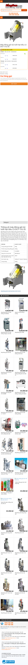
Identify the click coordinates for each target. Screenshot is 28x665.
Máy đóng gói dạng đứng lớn (20, 613)
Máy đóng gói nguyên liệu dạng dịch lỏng (7, 473)
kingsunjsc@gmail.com (6, 639)
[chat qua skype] (25, 53)
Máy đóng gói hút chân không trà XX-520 (20, 353)
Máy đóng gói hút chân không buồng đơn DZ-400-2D (21, 374)
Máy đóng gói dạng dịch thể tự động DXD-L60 (6, 433)
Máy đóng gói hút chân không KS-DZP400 (6, 313)
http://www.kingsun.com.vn (10, 638)
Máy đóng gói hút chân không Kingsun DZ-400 (6, 333)
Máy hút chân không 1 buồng (20, 313)
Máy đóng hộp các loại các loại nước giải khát (21, 473)
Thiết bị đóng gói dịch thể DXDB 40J (20, 483)
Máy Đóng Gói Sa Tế (19, 532)
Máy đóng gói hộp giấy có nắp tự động (6, 493)
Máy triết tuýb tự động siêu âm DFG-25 (7, 503)
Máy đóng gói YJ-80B (19, 332)
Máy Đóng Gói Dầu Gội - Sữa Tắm (20, 593)
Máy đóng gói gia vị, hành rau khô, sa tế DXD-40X (6, 453)
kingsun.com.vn (4, 628)
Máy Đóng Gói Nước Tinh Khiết (20, 553)
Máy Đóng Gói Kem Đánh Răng (6, 573)
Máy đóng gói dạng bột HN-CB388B (6, 393)
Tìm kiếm (24, 10)
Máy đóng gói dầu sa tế (20, 452)
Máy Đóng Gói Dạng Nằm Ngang (6, 533)
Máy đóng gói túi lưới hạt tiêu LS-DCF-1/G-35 (11, 291)
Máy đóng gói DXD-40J (6, 352)
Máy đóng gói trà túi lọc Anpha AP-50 (6, 373)
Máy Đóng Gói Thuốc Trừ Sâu (6, 553)
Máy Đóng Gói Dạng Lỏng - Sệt (21, 513)
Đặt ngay (14, 84)
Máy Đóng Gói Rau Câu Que (20, 573)
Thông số (6, 222)
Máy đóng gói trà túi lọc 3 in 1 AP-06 (6, 413)
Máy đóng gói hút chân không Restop (20, 413)
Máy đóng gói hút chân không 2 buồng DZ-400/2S (20, 393)
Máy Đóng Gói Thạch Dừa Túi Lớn (6, 593)
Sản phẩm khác (6, 295)
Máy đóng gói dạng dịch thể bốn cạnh (20, 433)
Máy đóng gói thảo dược (6, 613)
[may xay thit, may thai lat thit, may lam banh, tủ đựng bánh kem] (14, 5)
